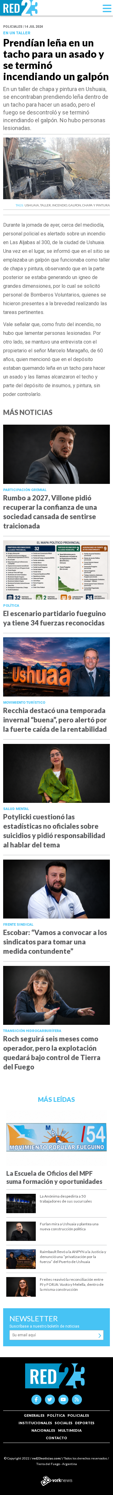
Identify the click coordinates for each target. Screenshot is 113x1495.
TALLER (45, 205)
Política (56, 1415)
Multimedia (70, 1430)
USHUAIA (31, 205)
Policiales (78, 1415)
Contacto (56, 1438)
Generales (34, 1415)
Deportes (84, 1423)
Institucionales (35, 1423)
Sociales (64, 1423)
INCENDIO (59, 205)
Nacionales (43, 1430)
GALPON (74, 205)
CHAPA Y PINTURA (96, 205)
